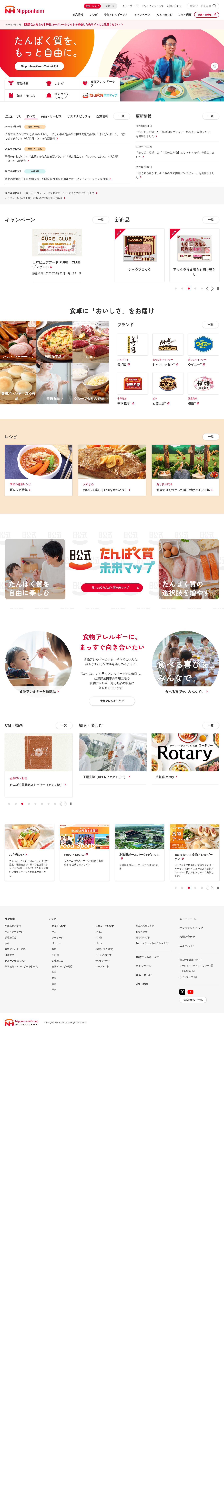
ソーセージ (57, 937)
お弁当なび (141, 931)
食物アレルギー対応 (15, 949)
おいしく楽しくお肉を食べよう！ (153, 943)
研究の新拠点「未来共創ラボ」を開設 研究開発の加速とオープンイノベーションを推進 (56, 179)
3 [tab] (189, 288)
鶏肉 (54, 984)
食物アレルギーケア (147, 957)
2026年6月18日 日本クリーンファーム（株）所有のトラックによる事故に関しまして (49, 193)
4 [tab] (195, 288)
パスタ (98, 943)
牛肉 (54, 972)
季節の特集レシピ (145, 926)
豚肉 (54, 978)
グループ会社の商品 (15, 960)
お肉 (7, 943)
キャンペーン (144, 966)
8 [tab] (55, 804)
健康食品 (9, 955)
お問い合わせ (174, 6)
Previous (207, 289)
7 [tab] (49, 804)
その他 (55, 955)
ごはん (98, 931)
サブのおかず (102, 960)
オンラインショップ (153, 6)
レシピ (52, 919)
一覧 (121, 116)
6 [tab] (42, 804)
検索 (214, 6)
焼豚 (54, 949)
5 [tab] (202, 288)
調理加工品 (10, 937)
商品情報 (10, 919)
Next (212, 289)
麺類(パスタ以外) (104, 949)
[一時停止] (218, 288)
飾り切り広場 (143, 937)
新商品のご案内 (13, 926)
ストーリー (128, 6)
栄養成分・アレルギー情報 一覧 (21, 966)
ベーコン (56, 943)
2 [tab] (182, 288)
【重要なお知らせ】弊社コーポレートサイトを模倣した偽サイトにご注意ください (71, 24)
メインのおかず (103, 955)
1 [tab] (176, 288)
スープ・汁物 (102, 966)
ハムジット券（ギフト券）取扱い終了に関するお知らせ (33, 198)
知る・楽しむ (144, 975)
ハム (54, 931)
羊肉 (54, 989)
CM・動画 (142, 984)
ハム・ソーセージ (14, 931)
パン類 (98, 937)
